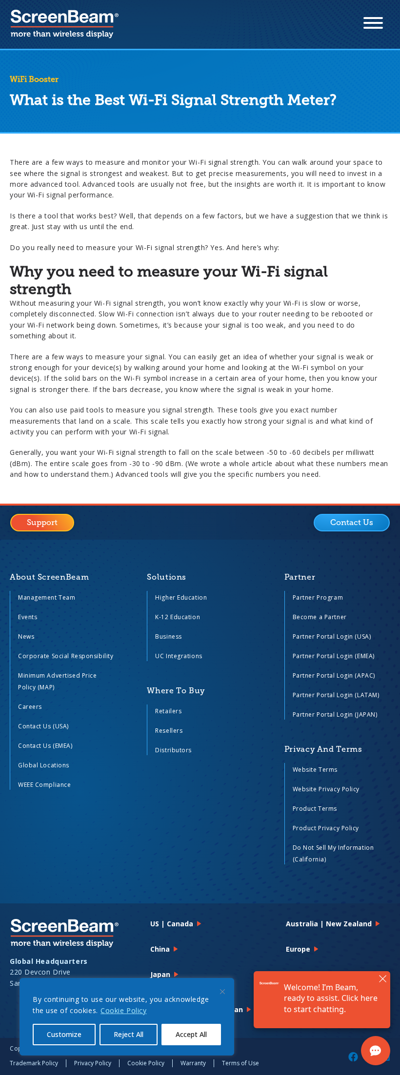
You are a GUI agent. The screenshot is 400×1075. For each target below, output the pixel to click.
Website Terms (315, 769)
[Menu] (373, 24)
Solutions (166, 577)
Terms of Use (240, 1063)
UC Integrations (178, 656)
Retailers (168, 711)
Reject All (128, 1034)
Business (168, 636)
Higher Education (181, 597)
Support (42, 522)
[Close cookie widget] (222, 991)
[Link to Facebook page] (353, 1056)
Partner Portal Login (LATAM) (336, 695)
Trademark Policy (34, 1063)
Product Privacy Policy (326, 828)
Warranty (193, 1063)
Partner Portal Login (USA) (332, 636)
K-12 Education (177, 617)
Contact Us (351, 522)
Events (27, 617)
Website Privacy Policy (326, 789)
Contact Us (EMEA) (45, 746)
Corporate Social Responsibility (65, 656)
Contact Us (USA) (43, 726)
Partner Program (318, 597)
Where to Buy (176, 690)
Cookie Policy (123, 1010)
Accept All (191, 1034)
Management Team (46, 597)
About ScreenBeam (49, 577)
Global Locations (43, 765)
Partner (299, 577)
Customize (64, 1034)
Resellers (168, 730)
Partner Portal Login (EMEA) (334, 656)
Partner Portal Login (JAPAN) (335, 714)
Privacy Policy (92, 1063)
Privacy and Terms (323, 749)
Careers (30, 707)
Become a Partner (320, 617)
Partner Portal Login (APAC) (334, 675)
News (26, 636)
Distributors (173, 750)
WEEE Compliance (44, 785)
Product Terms (315, 808)
